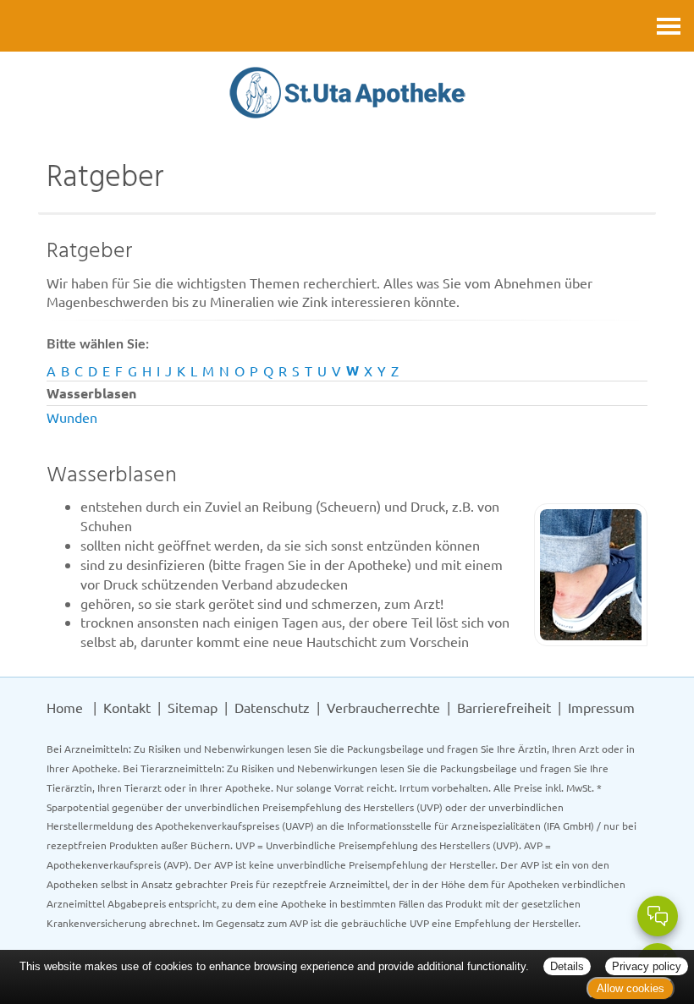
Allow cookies (630, 988)
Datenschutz (272, 707)
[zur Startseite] (347, 94)
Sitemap (193, 707)
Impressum (601, 707)
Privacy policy (646, 966)
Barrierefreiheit (504, 707)
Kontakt (127, 707)
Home (65, 707)
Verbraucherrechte (383, 707)
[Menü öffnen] (668, 26)
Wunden (72, 417)
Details (567, 966)
